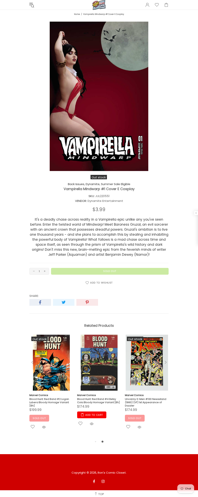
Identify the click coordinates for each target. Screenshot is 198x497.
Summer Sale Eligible (115, 184)
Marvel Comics (38, 395)
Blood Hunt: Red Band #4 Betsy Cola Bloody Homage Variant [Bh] (98, 400)
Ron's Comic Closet (112, 473)
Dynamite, (93, 184)
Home (77, 14)
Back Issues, (76, 184)
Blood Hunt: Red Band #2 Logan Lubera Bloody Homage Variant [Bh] (49, 402)
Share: (34, 296)
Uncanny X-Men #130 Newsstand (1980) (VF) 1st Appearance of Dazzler (145, 402)
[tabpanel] (51, 387)
